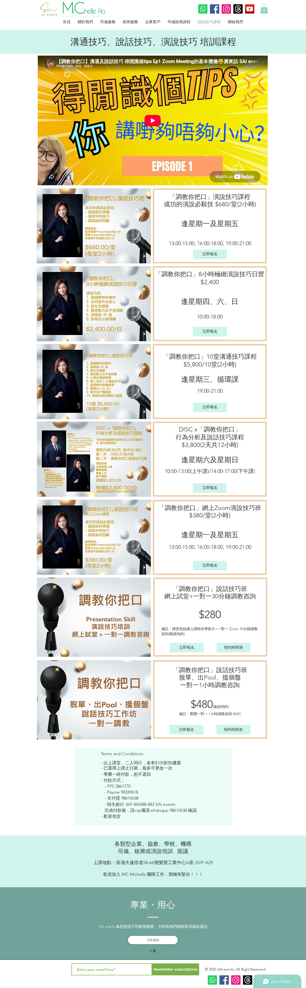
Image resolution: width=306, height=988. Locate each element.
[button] (264, 9)
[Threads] (238, 9)
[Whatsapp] (203, 9)
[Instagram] (226, 9)
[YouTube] (249, 9)
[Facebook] (214, 9)
